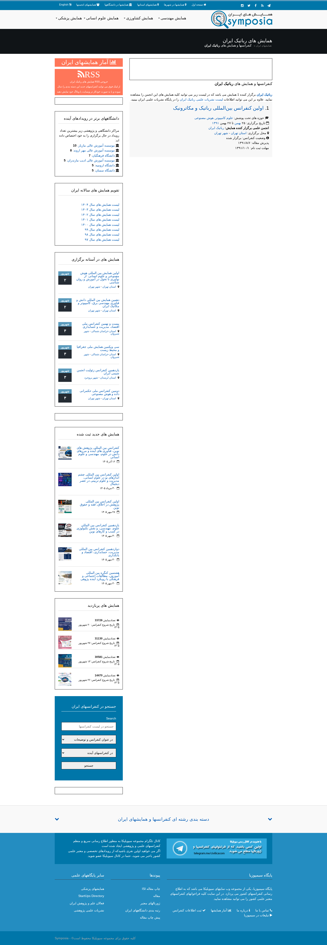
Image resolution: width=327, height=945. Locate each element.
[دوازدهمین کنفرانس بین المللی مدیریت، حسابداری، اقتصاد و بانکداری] (65, 554)
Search (111, 718)
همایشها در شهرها (174, 4)
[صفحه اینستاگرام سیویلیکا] (242, 5)
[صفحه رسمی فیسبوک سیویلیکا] (255, 5)
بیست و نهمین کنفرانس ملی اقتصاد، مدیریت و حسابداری (100, 325)
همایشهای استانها (147, 4)
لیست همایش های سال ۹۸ (102, 234)
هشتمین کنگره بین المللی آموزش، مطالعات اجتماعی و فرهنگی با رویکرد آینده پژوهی (100, 576)
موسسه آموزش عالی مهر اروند (94, 150)
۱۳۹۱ (215, 123)
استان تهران (239, 133)
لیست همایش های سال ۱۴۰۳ (100, 209)
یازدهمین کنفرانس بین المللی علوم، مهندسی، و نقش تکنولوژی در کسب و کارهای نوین (98, 528)
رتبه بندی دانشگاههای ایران (142, 910)
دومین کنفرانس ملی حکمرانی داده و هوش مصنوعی (99, 392)
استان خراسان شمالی (103, 331)
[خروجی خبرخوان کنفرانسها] (262, 5)
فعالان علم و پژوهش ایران (87, 903)
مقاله (156, 896)
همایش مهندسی (173, 18)
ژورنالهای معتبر (150, 903)
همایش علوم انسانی (102, 18)
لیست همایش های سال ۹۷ (102, 239)
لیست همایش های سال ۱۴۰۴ (100, 204)
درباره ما (242, 910)
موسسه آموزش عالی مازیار (96, 145)
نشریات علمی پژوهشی (89, 910)
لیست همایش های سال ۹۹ (102, 229)
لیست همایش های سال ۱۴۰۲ (100, 214)
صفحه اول (197, 4)
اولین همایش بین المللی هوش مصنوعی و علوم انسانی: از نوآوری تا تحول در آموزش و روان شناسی (97, 277)
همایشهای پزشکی (92, 889)
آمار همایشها (219, 910)
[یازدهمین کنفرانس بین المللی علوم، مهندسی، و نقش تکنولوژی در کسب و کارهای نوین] (65, 530)
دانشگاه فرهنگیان (103, 155)
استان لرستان (108, 377)
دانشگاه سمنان (105, 170)
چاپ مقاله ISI (151, 889)
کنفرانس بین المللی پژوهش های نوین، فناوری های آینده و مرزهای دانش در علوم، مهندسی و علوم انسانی (98, 452)
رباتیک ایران (264, 94)
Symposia (62, 938)
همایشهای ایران (264, 45)
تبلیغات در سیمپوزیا (256, 915)
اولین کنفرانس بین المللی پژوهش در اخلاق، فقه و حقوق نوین (99, 504)
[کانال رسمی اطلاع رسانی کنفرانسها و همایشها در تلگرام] (217, 848)
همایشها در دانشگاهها (116, 4)
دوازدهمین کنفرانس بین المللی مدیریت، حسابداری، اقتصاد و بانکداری (99, 552)
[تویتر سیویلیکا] (249, 5)
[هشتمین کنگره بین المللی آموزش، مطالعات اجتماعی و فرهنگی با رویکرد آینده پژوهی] (65, 577)
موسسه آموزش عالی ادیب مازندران (91, 160)
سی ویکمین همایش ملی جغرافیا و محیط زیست (98, 348)
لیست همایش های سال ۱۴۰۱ (100, 219)
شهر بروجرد (91, 377)
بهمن (237, 123)
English (63, 4)
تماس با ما (262, 910)
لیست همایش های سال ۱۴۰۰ (100, 224)
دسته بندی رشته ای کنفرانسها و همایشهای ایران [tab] (163, 819)
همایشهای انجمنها (86, 4)
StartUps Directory (91, 896)
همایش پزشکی (70, 18)
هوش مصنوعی (204, 118)
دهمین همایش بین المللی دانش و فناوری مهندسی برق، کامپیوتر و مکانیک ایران (97, 303)
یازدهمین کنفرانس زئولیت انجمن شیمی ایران (98, 371)
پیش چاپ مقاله (150, 917)
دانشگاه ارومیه (105, 165)
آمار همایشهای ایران (85, 62)
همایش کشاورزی (139, 18)
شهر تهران (221, 133)
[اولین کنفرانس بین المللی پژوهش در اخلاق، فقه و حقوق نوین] (65, 506)
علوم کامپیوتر (224, 118)
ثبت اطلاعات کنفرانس (187, 910)
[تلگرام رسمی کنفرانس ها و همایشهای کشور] (269, 5)
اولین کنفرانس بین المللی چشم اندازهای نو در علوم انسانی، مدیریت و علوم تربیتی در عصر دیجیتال (98, 479)
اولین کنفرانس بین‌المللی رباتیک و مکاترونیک (218, 108)
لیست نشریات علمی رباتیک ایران (201, 99)
